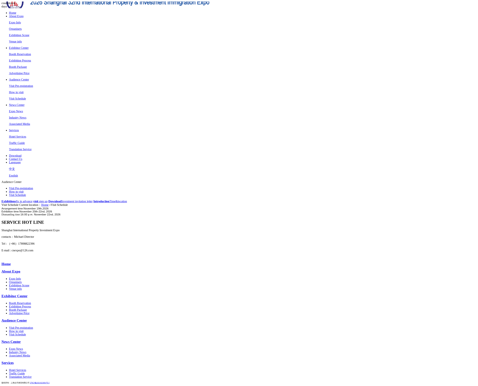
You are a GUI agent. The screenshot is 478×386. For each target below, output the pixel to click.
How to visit (16, 92)
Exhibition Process (20, 60)
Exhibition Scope (19, 35)
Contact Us (15, 159)
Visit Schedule (17, 98)
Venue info (15, 41)
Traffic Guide (17, 143)
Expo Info (15, 22)
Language (15, 162)
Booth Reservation (20, 54)
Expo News (16, 111)
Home (12, 12)
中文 (12, 168)
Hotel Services (17, 136)
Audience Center (19, 79)
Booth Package (18, 66)
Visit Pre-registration (21, 85)
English (13, 175)
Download (15, 155)
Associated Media (19, 123)
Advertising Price (19, 73)
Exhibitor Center (19, 47)
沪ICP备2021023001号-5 (39, 383)
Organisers (15, 28)
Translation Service (20, 149)
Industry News (17, 117)
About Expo (16, 16)
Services (14, 130)
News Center (16, 104)
